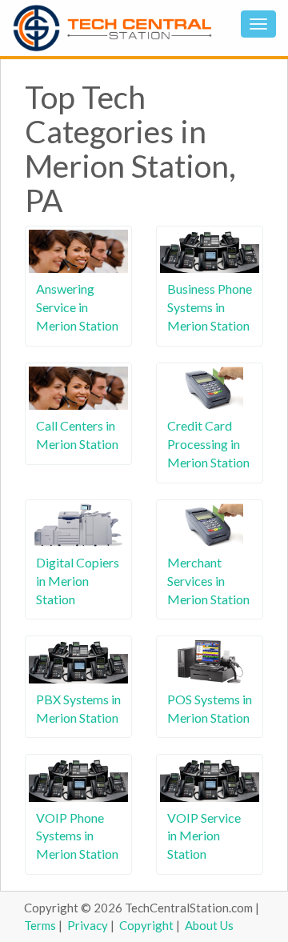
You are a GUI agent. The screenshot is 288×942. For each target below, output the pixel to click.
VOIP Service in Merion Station (204, 836)
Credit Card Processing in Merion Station (208, 444)
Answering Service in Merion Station (77, 307)
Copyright (146, 925)
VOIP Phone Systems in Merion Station (77, 836)
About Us (209, 925)
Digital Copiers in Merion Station (77, 581)
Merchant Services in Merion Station (208, 581)
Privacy (87, 925)
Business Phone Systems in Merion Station (209, 307)
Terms (40, 925)
